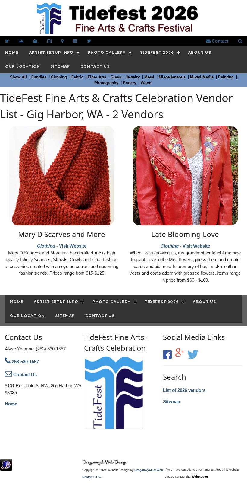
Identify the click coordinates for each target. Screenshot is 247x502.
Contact (219, 40)
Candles (39, 77)
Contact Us (24, 374)
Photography (107, 83)
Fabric (77, 77)
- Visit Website (61, 238)
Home (11, 403)
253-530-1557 (25, 361)
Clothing (59, 77)
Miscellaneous (173, 77)
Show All (19, 77)
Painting (226, 77)
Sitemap (171, 401)
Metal (149, 77)
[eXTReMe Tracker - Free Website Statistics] (6, 467)
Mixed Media (202, 77)
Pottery (130, 83)
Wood (147, 83)
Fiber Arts (97, 77)
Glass (116, 77)
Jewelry (133, 77)
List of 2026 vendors (184, 390)
